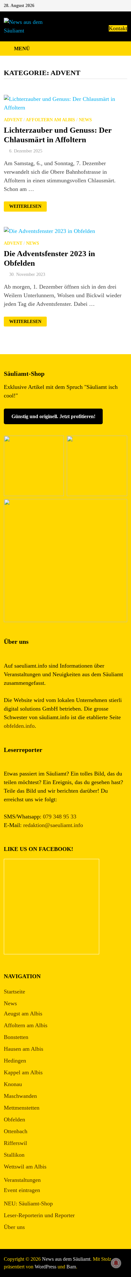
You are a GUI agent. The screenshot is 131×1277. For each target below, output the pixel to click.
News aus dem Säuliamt (66, 1259)
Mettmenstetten (21, 1108)
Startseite (14, 991)
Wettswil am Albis (25, 1166)
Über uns (14, 1227)
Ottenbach (15, 1131)
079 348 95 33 (59, 816)
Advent (13, 119)
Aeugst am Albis (23, 1013)
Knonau (13, 1084)
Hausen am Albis (23, 1049)
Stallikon (14, 1155)
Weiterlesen (28, 206)
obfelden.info (19, 726)
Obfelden (14, 1119)
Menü (22, 48)
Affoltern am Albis (50, 119)
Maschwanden (20, 1096)
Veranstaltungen (22, 1180)
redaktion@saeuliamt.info (53, 825)
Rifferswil (15, 1143)
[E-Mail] (124, 5)
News (85, 119)
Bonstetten (16, 1037)
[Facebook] (116, 5)
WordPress (45, 1266)
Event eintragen (22, 1190)
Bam (71, 1266)
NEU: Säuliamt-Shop (28, 1203)
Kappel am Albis (23, 1072)
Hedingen (15, 1060)
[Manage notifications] (116, 1263)
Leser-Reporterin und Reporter (39, 1215)
